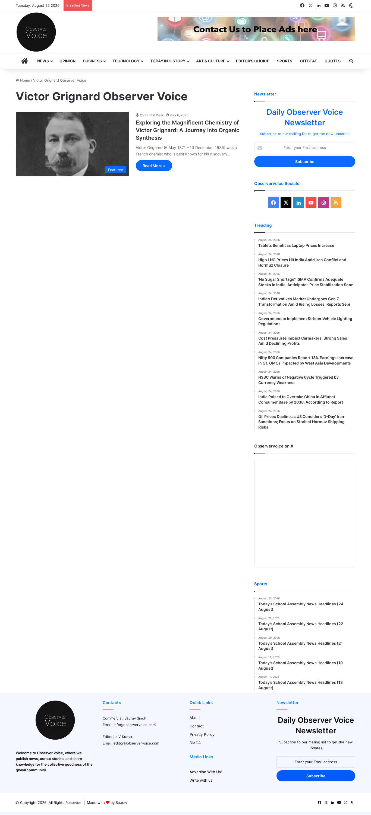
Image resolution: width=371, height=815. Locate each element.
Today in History (168, 61)
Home (24, 80)
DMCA (195, 743)
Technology (126, 61)
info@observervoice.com (135, 725)
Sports (284, 61)
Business (92, 61)
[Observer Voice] (36, 32)
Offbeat (308, 61)
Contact (197, 726)
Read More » (154, 165)
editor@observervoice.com (136, 743)
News (43, 61)
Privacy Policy (202, 734)
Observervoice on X (273, 446)
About (195, 717)
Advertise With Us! (206, 772)
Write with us (201, 780)
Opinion (67, 61)
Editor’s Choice (252, 61)
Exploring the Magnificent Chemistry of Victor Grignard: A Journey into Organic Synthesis (188, 130)
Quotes (333, 61)
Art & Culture (210, 61)
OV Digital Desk (152, 115)
